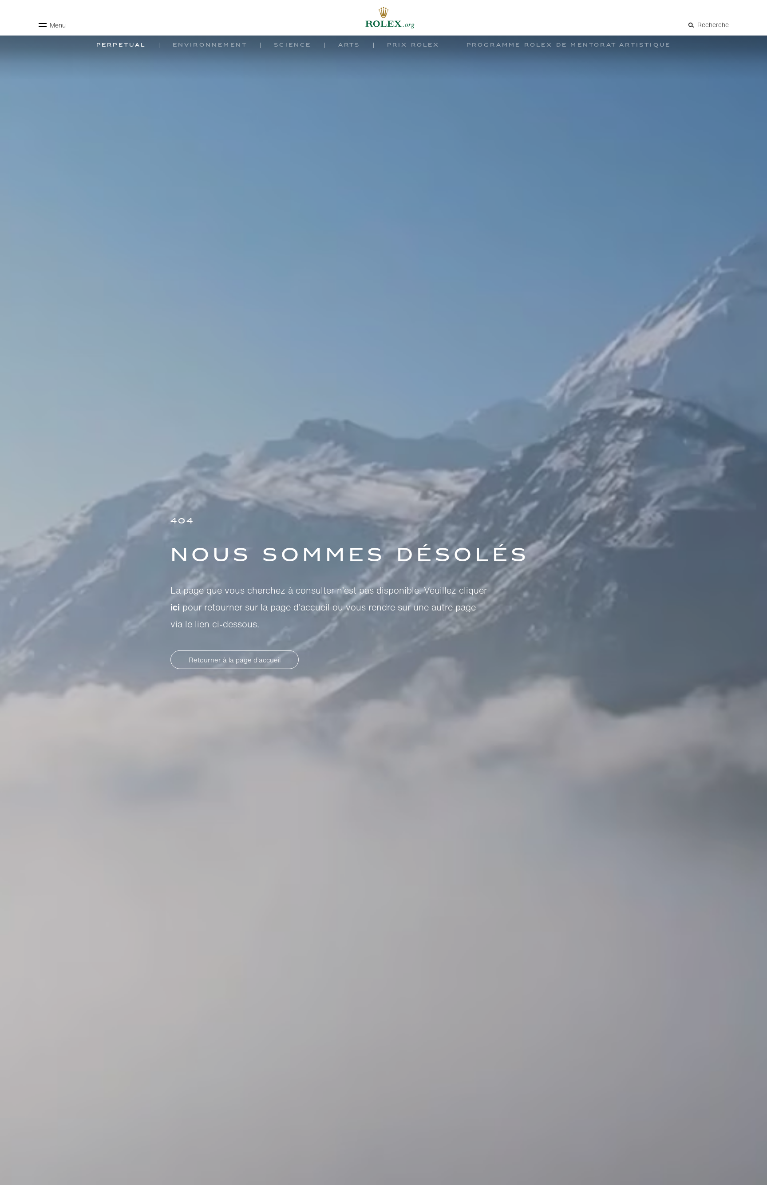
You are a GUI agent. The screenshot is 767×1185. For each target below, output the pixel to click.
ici (175, 607)
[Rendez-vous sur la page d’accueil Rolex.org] (383, 18)
